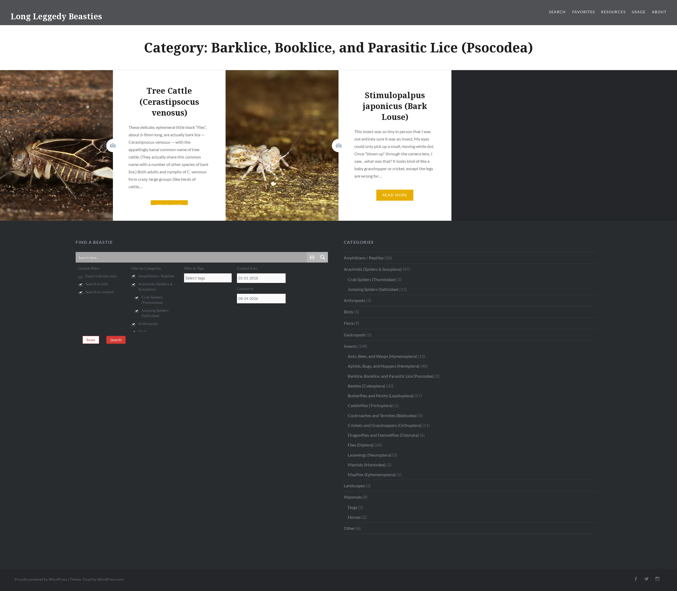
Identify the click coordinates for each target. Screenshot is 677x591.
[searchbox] (207, 278)
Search (557, 12)
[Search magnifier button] (322, 257)
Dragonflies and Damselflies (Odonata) (383, 434)
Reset (90, 339)
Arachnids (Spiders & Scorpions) (373, 269)
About (659, 12)
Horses (354, 517)
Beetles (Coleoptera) (366, 385)
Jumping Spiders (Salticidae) (373, 289)
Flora (348, 323)
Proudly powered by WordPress (41, 579)
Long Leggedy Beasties (56, 16)
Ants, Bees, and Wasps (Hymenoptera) (382, 356)
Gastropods (354, 334)
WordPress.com (110, 579)
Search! (116, 339)
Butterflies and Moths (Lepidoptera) (381, 395)
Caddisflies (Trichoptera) (370, 405)
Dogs (352, 507)
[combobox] (208, 277)
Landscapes (354, 485)
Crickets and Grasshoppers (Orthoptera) (385, 425)
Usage (639, 12)
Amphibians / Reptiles (364, 257)
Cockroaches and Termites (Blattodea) (382, 415)
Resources (613, 12)
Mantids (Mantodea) (367, 464)
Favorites (583, 12)
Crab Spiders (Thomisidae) (372, 279)
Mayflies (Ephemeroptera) (372, 474)
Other (349, 528)
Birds (348, 311)
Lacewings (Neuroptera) (369, 454)
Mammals (353, 496)
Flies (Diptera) (361, 444)
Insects (350, 346)
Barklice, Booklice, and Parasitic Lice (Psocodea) (391, 375)
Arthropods (354, 300)
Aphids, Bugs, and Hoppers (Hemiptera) (383, 365)
